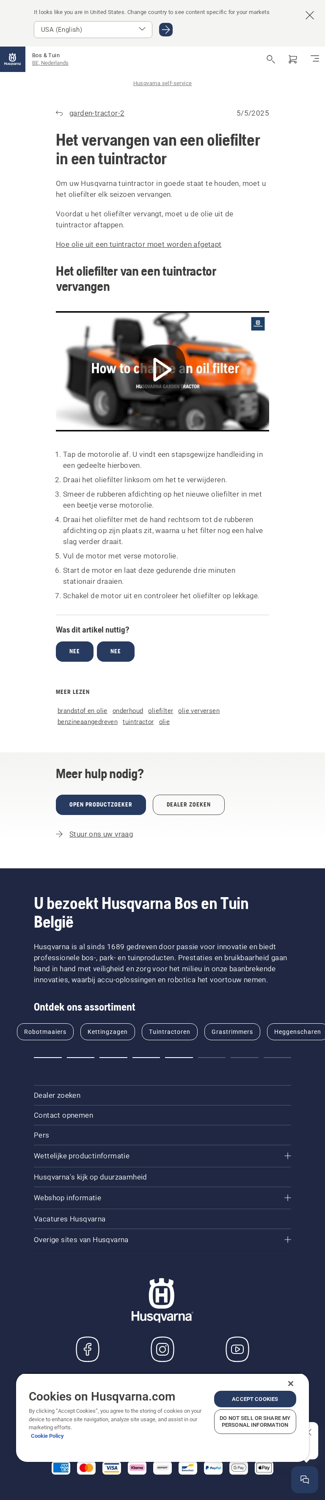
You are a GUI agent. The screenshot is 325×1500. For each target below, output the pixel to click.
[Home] (12, 59)
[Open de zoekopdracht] (271, 59)
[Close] (290, 1383)
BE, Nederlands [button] (50, 63)
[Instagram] (162, 1349)
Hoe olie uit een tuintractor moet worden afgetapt (139, 244)
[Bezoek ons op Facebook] (87, 1349)
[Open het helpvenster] (304, 1479)
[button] (48, 1057)
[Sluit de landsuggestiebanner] (310, 15)
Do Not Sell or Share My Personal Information (255, 1421)
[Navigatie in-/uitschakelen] (315, 59)
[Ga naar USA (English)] (166, 29)
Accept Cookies (255, 1399)
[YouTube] (237, 1349)
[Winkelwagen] (293, 59)
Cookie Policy (47, 1436)
